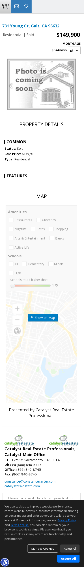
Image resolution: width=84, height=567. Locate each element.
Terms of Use (20, 525)
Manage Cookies (42, 549)
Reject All (70, 549)
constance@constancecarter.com (30, 481)
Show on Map (44, 317)
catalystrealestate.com (22, 486)
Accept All (68, 559)
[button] (5, 562)
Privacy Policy (67, 520)
